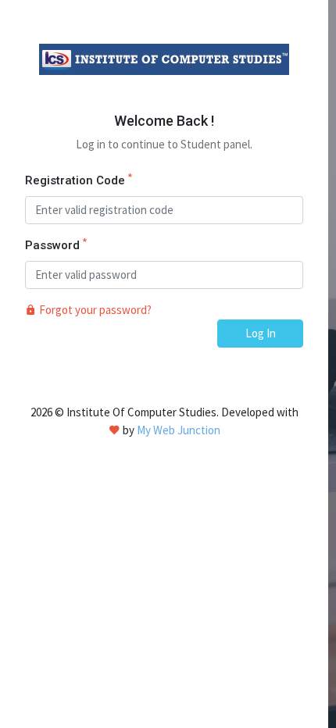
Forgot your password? (94, 309)
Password (56, 244)
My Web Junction (178, 430)
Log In (260, 333)
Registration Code (78, 179)
